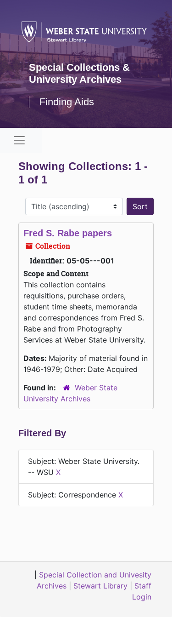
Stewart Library (100, 585)
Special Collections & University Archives (79, 73)
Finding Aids (66, 102)
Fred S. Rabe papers (67, 233)
